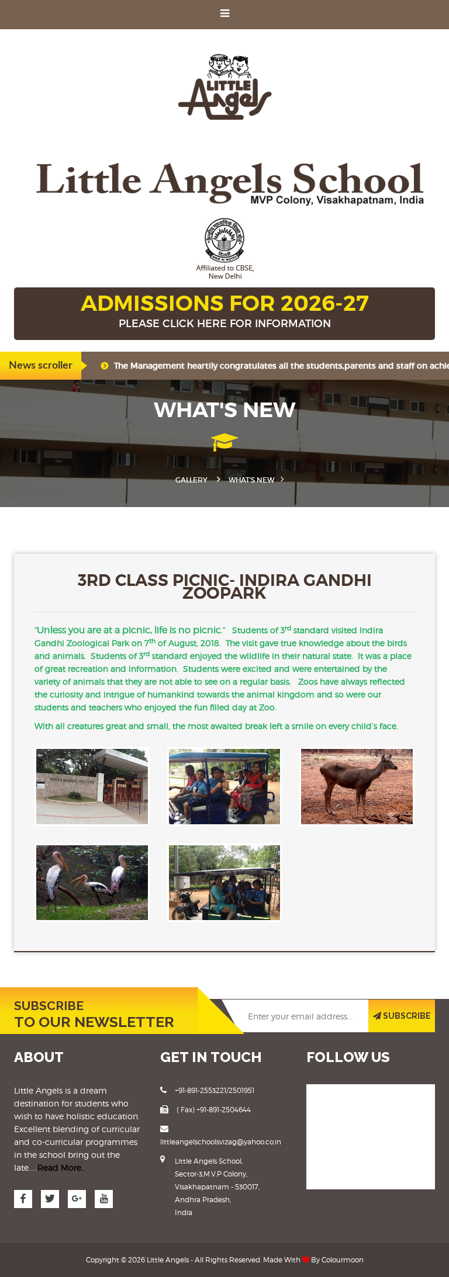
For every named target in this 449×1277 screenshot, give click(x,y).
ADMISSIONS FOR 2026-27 (225, 310)
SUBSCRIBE (406, 1016)
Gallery (191, 480)
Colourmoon (343, 1259)
